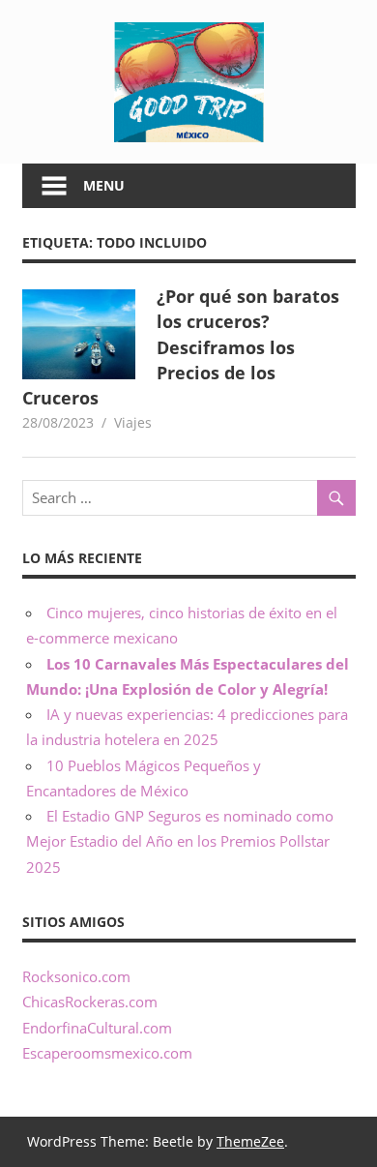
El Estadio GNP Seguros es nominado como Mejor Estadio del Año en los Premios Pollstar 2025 (180, 841)
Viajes (133, 422)
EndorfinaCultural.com (97, 1027)
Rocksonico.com (76, 976)
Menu (104, 185)
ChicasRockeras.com (90, 1001)
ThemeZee (250, 1141)
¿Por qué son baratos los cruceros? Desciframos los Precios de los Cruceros (181, 346)
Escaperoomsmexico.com (107, 1052)
